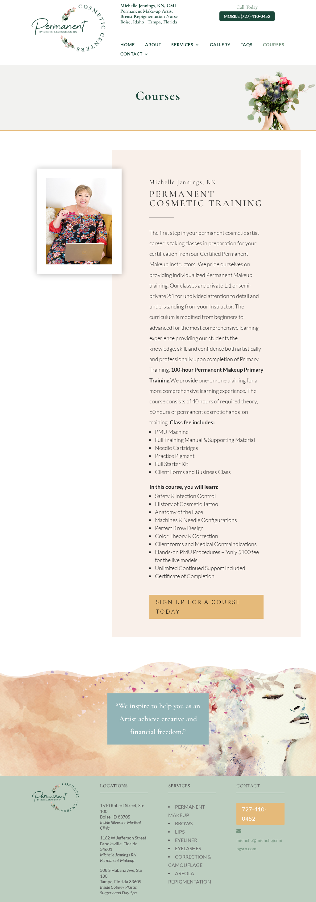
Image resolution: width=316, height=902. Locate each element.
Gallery (220, 45)
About (153, 45)
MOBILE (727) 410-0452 (247, 16)
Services (182, 45)
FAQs (246, 45)
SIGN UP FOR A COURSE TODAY (198, 606)
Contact (131, 54)
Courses (274, 45)
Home (127, 45)
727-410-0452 (254, 814)
